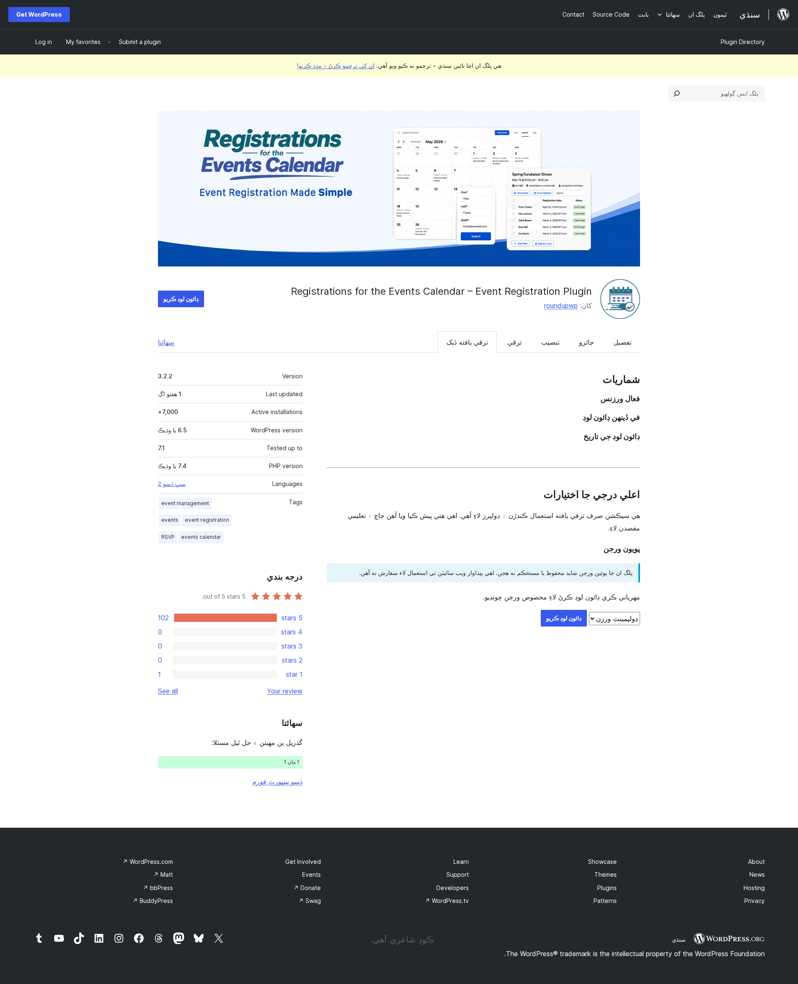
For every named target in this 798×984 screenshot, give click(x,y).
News (757, 874)
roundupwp (561, 305)
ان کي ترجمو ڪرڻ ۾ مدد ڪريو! (335, 65)
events (169, 520)
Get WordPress (39, 14)
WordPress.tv (447, 900)
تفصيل (622, 342)
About (756, 861)
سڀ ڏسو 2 (172, 484)
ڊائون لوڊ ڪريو (181, 298)
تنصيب (550, 342)
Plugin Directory (743, 41)
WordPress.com (148, 861)
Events (311, 874)
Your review (285, 691)
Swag (309, 900)
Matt (163, 874)
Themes (605, 874)
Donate (307, 887)
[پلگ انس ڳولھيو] (676, 93)
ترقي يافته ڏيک (467, 342)
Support (457, 874)
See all (168, 691)
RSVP (168, 537)
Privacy (754, 900)
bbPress (158, 887)
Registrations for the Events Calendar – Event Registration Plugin (441, 291)
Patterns (605, 900)
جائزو (586, 342)
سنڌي (678, 939)
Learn (461, 861)
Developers (452, 887)
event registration (207, 520)
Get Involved (303, 861)
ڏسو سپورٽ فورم (277, 781)
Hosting (754, 887)
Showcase (602, 861)
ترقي (514, 342)
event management (185, 503)
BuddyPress (153, 900)
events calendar (201, 537)
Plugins (607, 887)
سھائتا (166, 342)
